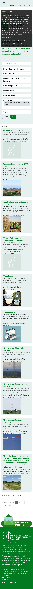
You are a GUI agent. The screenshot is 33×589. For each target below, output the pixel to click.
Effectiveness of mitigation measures (13, 421)
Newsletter (7, 578)
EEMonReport (8, 276)
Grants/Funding (16, 102)
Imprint (5, 580)
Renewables (8, 74)
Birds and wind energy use (13, 130)
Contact (5, 576)
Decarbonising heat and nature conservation (15, 203)
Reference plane (9, 86)
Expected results (9, 95)
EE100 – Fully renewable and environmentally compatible (16, 239)
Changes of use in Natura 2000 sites (15, 165)
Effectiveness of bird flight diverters (13, 349)
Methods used (8, 90)
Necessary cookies (10, 40)
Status (6, 112)
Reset (6, 117)
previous (5, 502)
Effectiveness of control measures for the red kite (16, 385)
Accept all (6, 43)
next (9, 506)
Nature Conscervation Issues (14, 69)
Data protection (9, 582)
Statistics (23, 40)
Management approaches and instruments (14, 79)
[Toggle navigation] (3, 2)
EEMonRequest (9, 312)
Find (13, 117)
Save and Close (17, 43)
